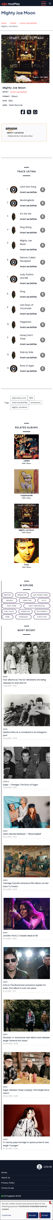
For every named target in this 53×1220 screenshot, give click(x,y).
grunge (9, 600)
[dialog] (26, 1210)
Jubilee (26, 461)
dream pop (22, 595)
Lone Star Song (28, 186)
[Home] (10, 3)
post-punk (11, 606)
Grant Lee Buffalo (28, 23)
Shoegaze (23, 617)
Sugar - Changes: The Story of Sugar (20, 784)
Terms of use (7, 1188)
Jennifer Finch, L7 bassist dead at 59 (20, 935)
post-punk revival (37, 606)
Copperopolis (26, 495)
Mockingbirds (27, 200)
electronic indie (40, 595)
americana (36, 402)
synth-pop (41, 617)
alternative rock (19, 398)
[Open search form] (50, 3)
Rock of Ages (27, 365)
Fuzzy (26, 564)
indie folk (27, 600)
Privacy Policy (8, 1182)
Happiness (25, 321)
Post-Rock (9, 611)
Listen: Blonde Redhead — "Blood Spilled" (22, 834)
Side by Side (26, 352)
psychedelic (42, 611)
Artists (13, 23)
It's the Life (25, 213)
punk (8, 617)
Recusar (32, 1215)
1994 (31, 398)
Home (4, 1172)
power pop (25, 611)
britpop (7, 595)
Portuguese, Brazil (12, 1196)
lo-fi (44, 600)
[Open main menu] (43, 3)
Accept (45, 1215)
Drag (22, 291)
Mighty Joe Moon (19, 407)
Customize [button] (6, 1215)
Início (3, 23)
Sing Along (25, 227)
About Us (5, 1177)
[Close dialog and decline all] (51, 1202)
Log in (48, 1167)
